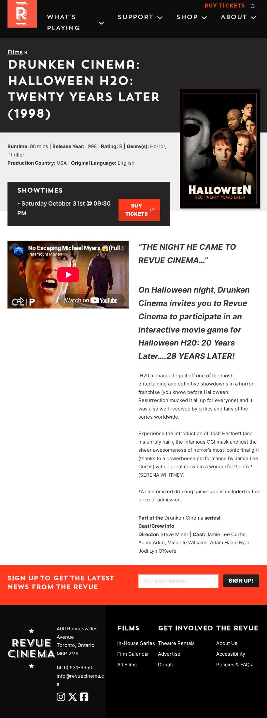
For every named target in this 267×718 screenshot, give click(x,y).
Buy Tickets (224, 6)
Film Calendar (133, 654)
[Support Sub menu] (160, 17)
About (233, 17)
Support (135, 17)
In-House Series (136, 643)
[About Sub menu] (253, 17)
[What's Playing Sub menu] (101, 23)
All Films (127, 664)
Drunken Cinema (183, 518)
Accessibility (230, 654)
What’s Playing (63, 23)
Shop (187, 17)
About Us (226, 643)
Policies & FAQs (234, 664)
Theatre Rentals (176, 643)
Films (15, 52)
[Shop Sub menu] (204, 17)
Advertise (169, 654)
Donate (166, 664)
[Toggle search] (253, 6)
